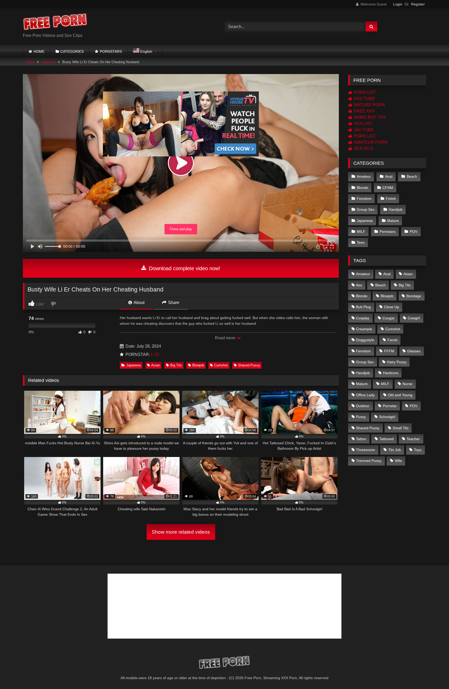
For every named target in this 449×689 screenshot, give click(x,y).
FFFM (389, 351)
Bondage (413, 296)
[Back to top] (433, 673)
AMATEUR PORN (370, 142)
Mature (393, 220)
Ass (359, 285)
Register (418, 4)
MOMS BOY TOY (369, 117)
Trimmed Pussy (368, 461)
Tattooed (386, 439)
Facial (392, 340)
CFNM (387, 188)
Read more (225, 338)
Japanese (48, 62)
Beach (412, 176)
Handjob (395, 209)
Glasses (413, 351)
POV (413, 231)
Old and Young (400, 395)
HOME (39, 51)
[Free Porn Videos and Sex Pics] (55, 22)
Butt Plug (363, 307)
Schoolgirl (387, 417)
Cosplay (362, 318)
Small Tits (400, 428)
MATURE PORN (369, 105)
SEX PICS (363, 148)
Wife (398, 461)
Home (30, 62)
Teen (361, 242)
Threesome (365, 450)
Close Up (391, 307)
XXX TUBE (364, 98)
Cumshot (221, 365)
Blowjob (198, 365)
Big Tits (176, 365)
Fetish (391, 198)
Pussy (361, 417)
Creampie (364, 329)
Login (397, 4)
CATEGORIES (72, 51)
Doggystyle (365, 340)
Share (173, 302)
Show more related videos (181, 532)
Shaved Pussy (249, 365)
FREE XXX (364, 111)
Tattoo (361, 439)
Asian (155, 365)
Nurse (407, 384)
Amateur (364, 176)
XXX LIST (362, 123)
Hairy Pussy (396, 362)
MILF (361, 231)
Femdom (364, 198)
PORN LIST (364, 92)
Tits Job (394, 450)
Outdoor (362, 406)
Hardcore (390, 373)
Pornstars (387, 231)
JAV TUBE (363, 130)
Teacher (413, 439)
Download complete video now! (183, 268)
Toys (417, 450)
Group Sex (365, 209)
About (138, 302)
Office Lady (365, 395)
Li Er (155, 354)
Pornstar (390, 406)
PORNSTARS (111, 51)
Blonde (362, 188)
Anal (388, 176)
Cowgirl (414, 318)
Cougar (388, 318)
